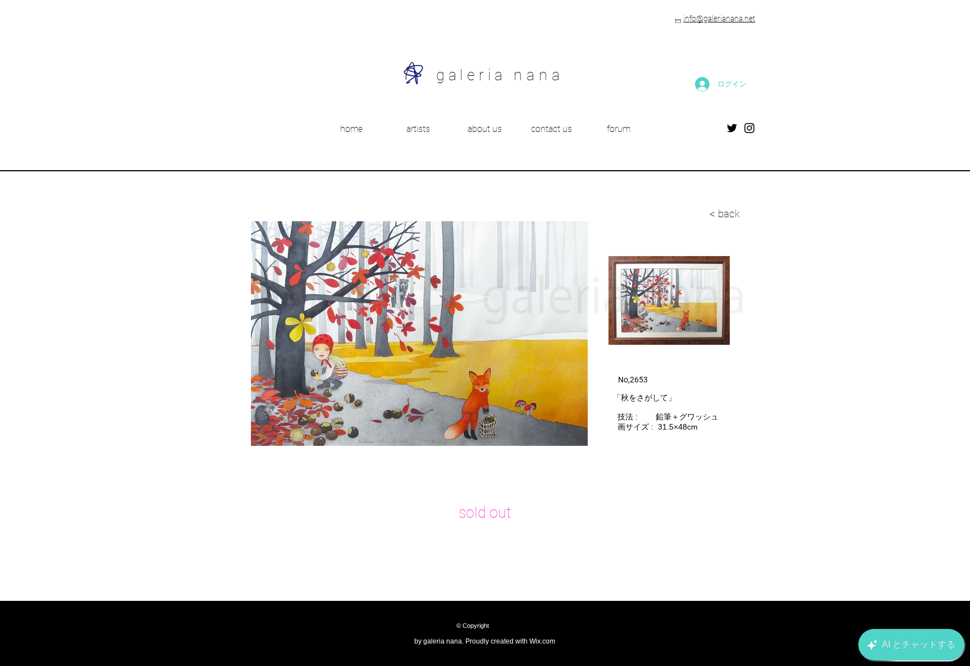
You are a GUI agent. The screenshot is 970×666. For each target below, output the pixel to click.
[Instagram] (749, 128)
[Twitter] (732, 128)
